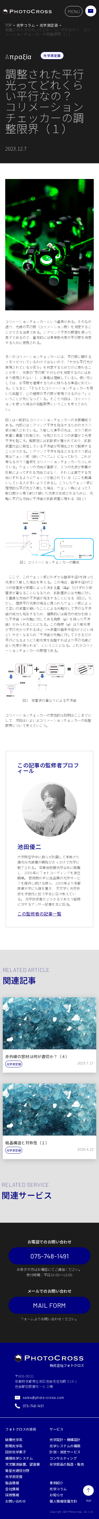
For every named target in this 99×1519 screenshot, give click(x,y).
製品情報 (12, 1482)
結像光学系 (14, 1439)
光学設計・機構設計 (65, 1439)
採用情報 (12, 1494)
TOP (8, 25)
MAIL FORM (49, 1305)
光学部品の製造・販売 (67, 1464)
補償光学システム (19, 1458)
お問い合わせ (15, 1501)
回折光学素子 (15, 1451)
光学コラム (25, 25)
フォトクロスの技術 (20, 1429)
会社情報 (12, 1488)
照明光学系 (14, 1445)
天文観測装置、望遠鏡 (22, 1464)
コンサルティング (63, 1458)
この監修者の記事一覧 (39, 913)
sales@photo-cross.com (43, 1397)
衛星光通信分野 (17, 1470)
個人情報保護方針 (63, 1501)
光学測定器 (49, 25)
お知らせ (56, 1494)
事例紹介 (56, 1482)
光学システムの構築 (65, 1445)
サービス (56, 1429)
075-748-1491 (49, 1256)
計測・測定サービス (65, 1451)
